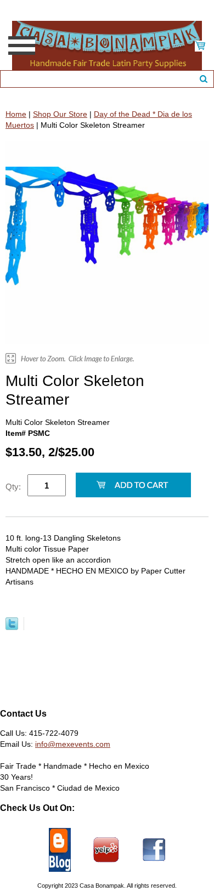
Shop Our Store (60, 114)
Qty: (13, 486)
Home (15, 114)
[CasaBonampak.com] (106, 45)
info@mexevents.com (72, 744)
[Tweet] (11, 627)
